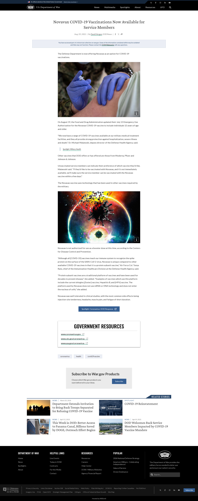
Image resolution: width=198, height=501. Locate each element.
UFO (162, 7)
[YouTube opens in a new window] (169, 2)
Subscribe (119, 381)
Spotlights (125, 7)
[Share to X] (119, 34)
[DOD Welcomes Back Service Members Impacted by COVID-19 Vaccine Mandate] (134, 426)
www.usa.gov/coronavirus (73, 343)
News (96, 7)
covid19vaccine (94, 356)
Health (78, 356)
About (138, 7)
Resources (150, 7)
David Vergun (96, 34)
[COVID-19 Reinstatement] (134, 407)
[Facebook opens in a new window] (155, 2)
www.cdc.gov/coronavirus (73, 338)
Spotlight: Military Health (72, 149)
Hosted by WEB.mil (99, 498)
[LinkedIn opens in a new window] (165, 2)
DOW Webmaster (108, 45)
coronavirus (65, 356)
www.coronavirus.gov (71, 334)
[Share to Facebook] (115, 34)
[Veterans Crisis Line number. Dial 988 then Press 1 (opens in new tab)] (11, 490)
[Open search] (170, 7)
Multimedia (109, 7)
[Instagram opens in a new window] (160, 2)
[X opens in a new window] (151, 2)
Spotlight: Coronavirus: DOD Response (98, 309)
